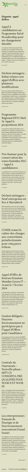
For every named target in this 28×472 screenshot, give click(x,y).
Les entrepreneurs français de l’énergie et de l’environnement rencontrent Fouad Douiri (13, 424)
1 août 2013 (4, 407)
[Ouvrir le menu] (25, 5)
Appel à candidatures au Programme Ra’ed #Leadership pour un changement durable (13, 35)
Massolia (4, 469)
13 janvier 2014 (5, 308)
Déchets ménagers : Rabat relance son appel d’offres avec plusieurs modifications (14, 79)
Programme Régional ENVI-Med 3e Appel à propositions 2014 (14, 119)
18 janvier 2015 (5, 106)
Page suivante (22, 460)
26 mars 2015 (4, 65)
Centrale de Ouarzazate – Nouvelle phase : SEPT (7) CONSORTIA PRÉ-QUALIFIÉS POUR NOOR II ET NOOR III (12, 374)
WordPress (23, 469)
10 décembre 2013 (5, 354)
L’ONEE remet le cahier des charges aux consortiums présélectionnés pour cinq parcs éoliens (13, 238)
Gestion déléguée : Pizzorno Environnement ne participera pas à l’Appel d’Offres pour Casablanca (13, 324)
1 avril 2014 (4, 222)
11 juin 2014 (4, 187)
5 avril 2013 (4, 454)
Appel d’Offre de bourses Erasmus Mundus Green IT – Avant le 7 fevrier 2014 (13, 281)
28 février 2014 (5, 266)
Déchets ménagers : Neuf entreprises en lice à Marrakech (14, 199)
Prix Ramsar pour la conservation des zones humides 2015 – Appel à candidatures (14, 160)
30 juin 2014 (4, 146)
